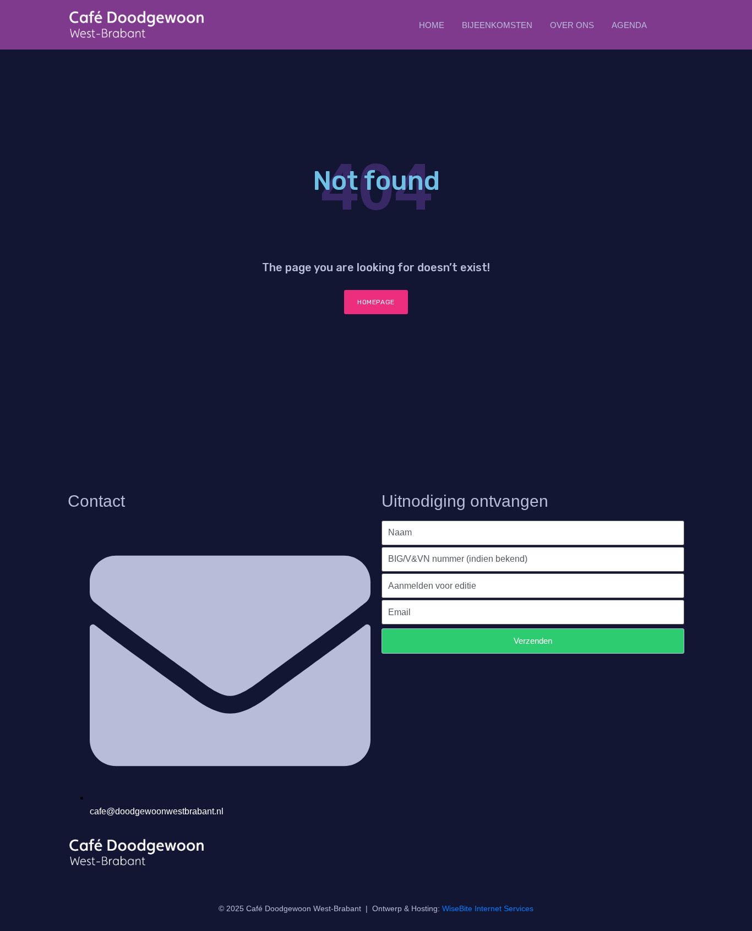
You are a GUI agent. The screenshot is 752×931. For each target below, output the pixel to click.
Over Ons (572, 25)
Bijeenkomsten (497, 25)
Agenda (629, 25)
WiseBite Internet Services (487, 908)
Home (431, 25)
